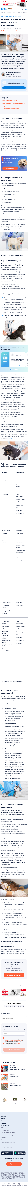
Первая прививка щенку (11, 108)
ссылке (10, 438)
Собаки (3, 1116)
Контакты (3, 1137)
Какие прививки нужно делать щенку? (13, 103)
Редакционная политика (7, 1139)
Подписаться (14, 1164)
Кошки (3, 1118)
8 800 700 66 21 (5, 1146)
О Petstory (3, 1127)
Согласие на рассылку (7, 1135)
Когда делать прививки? (9, 106)
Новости (3, 1121)
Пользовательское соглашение (9, 1132)
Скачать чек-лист (10, 168)
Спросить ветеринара (14, 975)
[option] (5, 359)
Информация (5, 1125)
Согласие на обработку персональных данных (13, 1040)
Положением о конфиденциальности (11, 1039)
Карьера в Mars (5, 1130)
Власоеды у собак (15, 1085)
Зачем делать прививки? (9, 100)
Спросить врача (14, 88)
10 (23, 1006)
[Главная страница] (4, 9)
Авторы (3, 1123)
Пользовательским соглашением (17, 1037)
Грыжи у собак (14, 1076)
